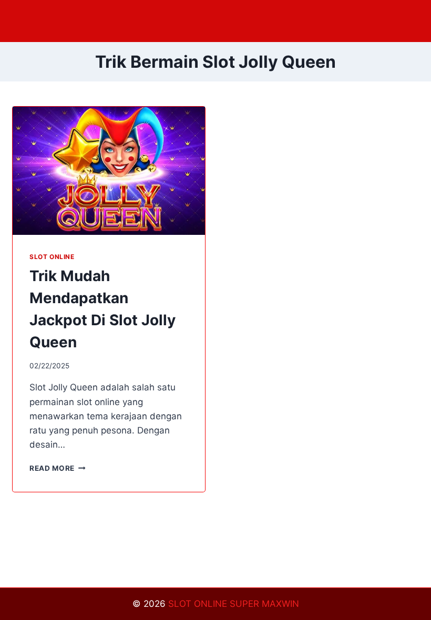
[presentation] (109, 171)
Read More (57, 468)
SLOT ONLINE (52, 257)
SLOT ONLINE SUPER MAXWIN (233, 603)
